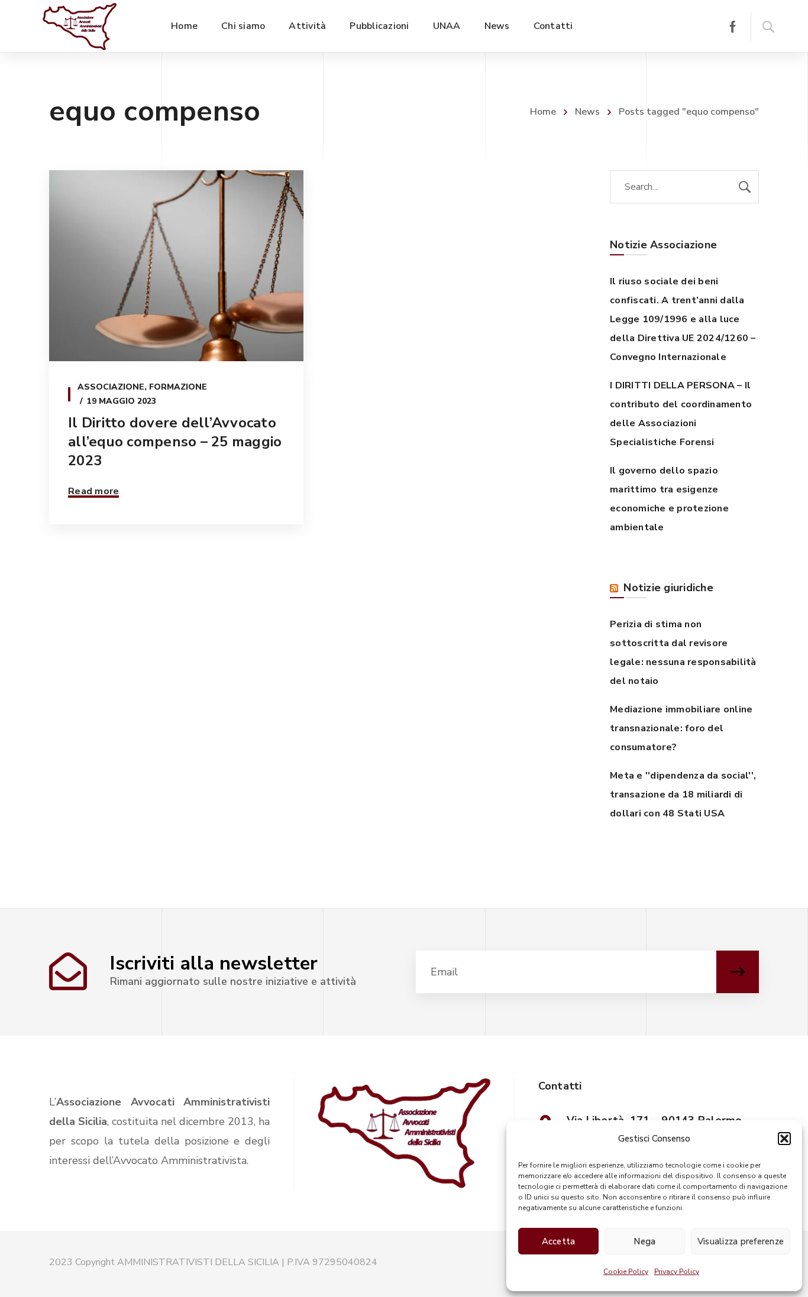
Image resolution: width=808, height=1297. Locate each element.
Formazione (178, 387)
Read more (93, 491)
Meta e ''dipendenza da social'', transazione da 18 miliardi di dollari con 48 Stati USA (683, 794)
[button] (784, 1138)
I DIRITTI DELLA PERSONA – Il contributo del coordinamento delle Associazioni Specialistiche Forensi (681, 414)
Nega (644, 1241)
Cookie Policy (625, 1271)
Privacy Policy (676, 1271)
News (587, 111)
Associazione (110, 387)
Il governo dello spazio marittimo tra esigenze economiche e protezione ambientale (669, 499)
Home (543, 111)
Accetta (559, 1241)
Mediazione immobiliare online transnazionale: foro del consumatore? (681, 728)
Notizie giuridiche (668, 588)
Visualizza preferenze (740, 1241)
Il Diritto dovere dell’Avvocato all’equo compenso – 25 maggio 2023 (175, 441)
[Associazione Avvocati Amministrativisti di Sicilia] (80, 26)
